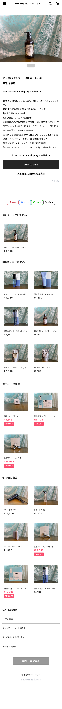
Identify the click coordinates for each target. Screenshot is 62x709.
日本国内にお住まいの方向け (31, 173)
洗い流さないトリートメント (15, 637)
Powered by (27, 680)
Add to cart (31, 164)
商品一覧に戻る (31, 661)
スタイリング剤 (9, 646)
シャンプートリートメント (14, 628)
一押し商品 (7, 618)
